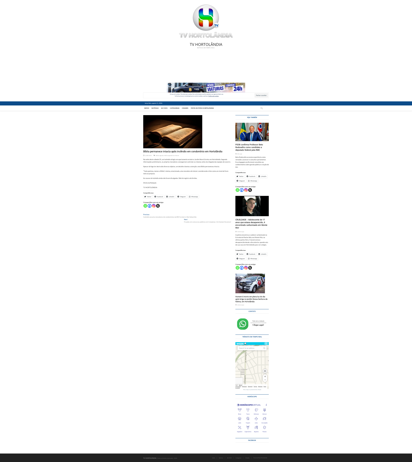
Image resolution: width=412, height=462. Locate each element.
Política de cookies (213, 96)
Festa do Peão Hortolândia (202, 108)
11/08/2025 (148, 155)
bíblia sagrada (160, 155)
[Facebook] (149, 206)
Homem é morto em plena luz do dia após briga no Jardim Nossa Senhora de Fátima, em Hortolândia (251, 299)
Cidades (185, 108)
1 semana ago (240, 231)
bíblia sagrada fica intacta (171, 155)
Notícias (155, 108)
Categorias (174, 108)
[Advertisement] (206, 67)
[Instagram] (154, 206)
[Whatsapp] (145, 206)
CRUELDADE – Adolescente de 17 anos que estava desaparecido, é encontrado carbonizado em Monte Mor (251, 223)
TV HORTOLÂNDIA (206, 44)
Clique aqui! (258, 325)
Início (146, 108)
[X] (158, 206)
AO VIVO (164, 108)
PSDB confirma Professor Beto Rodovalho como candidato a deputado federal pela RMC (249, 147)
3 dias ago (239, 154)
